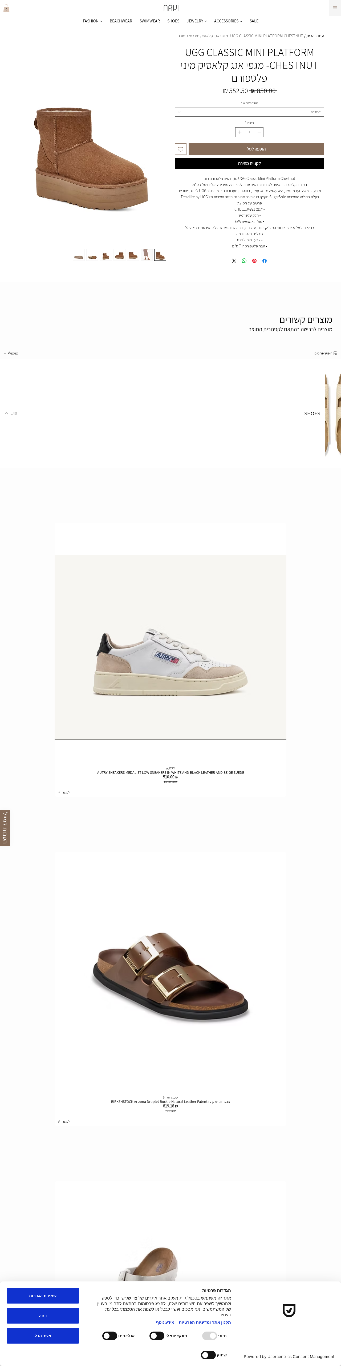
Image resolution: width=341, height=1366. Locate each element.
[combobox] (249, 112)
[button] (6, 8)
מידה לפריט (249, 103)
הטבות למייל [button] (5, 828)
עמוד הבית (315, 36)
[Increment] (239, 132)
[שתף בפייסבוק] (264, 261)
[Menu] (335, 7)
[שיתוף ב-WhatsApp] (244, 261)
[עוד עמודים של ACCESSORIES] (241, 21)
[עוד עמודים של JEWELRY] (206, 21)
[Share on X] (234, 261)
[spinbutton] (249, 132)
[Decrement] (260, 132)
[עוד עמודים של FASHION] (101, 21)
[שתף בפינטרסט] (254, 261)
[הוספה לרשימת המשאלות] (180, 149)
